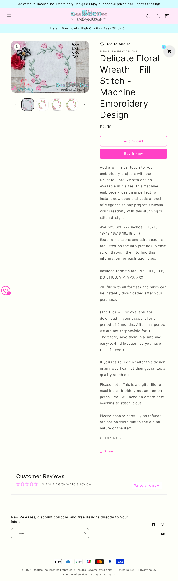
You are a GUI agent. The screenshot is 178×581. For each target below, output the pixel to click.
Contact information (104, 574)
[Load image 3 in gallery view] (57, 104)
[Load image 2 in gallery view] (42, 104)
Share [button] (108, 451)
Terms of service (76, 574)
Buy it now (133, 154)
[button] (9, 16)
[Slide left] (15, 104)
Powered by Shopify (100, 569)
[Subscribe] (84, 533)
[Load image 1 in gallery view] (27, 104)
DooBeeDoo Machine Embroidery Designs (59, 569)
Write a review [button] (146, 485)
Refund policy (125, 569)
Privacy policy (147, 569)
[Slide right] (84, 104)
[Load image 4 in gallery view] (72, 104)
